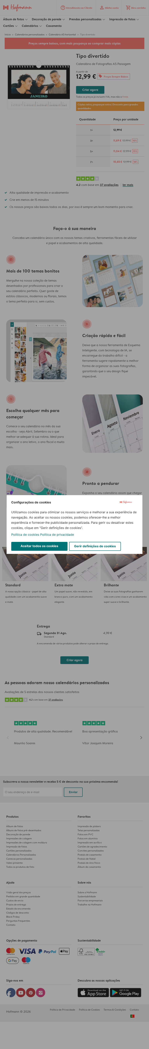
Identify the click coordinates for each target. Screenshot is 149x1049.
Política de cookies (25, 534)
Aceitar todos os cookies (39, 546)
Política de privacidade (57, 534)
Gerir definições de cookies (95, 546)
